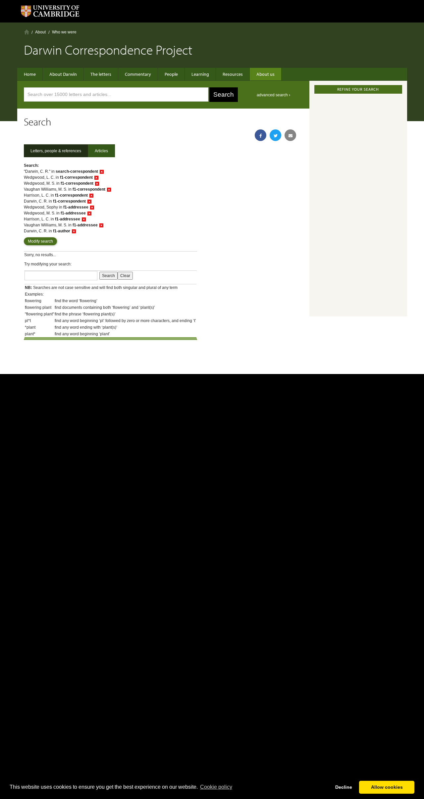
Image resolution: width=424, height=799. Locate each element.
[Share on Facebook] (260, 135)
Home (26, 32)
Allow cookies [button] (387, 787)
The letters (100, 74)
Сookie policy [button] (216, 787)
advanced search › (273, 95)
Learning (200, 74)
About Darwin (63, 74)
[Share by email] (290, 135)
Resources (233, 74)
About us (265, 74)
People (171, 74)
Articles (101, 151)
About (40, 32)
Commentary (138, 74)
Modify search (40, 241)
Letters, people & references (55, 151)
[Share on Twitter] (275, 135)
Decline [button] (343, 787)
